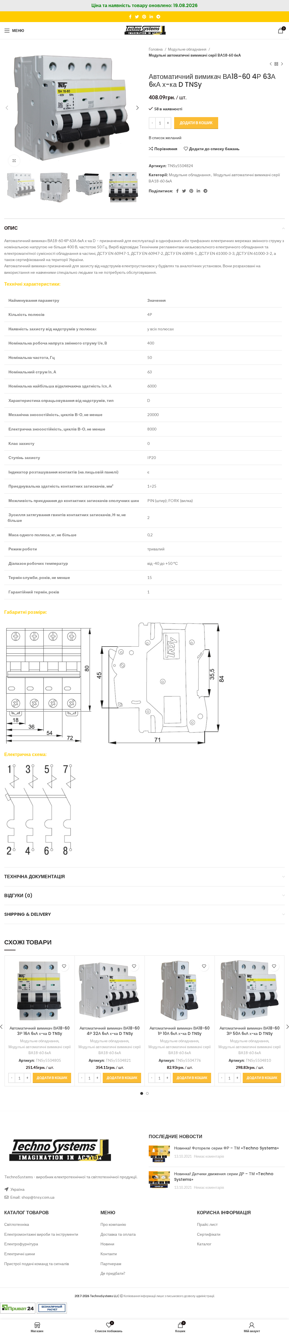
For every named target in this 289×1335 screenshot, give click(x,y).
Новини (107, 1243)
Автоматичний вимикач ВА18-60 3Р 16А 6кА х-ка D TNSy (40, 1031)
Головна (156, 49)
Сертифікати (208, 1234)
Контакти (108, 1253)
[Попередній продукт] (270, 64)
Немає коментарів (209, 1156)
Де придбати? (112, 1273)
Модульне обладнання (187, 49)
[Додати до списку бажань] (64, 966)
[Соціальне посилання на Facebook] (130, 16)
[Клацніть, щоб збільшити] (14, 160)
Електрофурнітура (21, 1243)
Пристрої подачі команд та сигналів (36, 1263)
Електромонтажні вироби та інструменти (41, 1234)
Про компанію (113, 1224)
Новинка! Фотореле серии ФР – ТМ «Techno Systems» (226, 1148)
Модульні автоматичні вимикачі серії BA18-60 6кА (195, 55)
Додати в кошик (196, 122)
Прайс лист (207, 1224)
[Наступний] (282, 64)
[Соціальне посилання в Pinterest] (144, 16)
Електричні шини (19, 1253)
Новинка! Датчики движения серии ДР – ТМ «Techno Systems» (223, 1176)
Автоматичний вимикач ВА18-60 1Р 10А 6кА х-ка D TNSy (180, 1031)
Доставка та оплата (118, 1234)
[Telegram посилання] (158, 16)
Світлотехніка (16, 1224)
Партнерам (110, 1263)
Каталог (204, 1243)
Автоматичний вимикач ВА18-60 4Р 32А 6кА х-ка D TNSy (110, 1031)
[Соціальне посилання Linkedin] (151, 16)
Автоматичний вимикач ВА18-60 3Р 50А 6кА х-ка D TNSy (250, 1031)
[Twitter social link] (137, 16)
